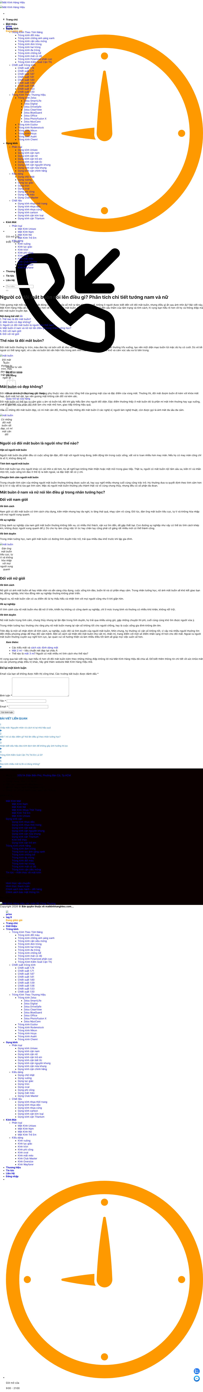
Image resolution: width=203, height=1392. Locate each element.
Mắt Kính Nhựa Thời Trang (26, 809)
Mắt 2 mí (17, 650)
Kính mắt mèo (25, 258)
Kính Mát (11, 222)
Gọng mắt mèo (26, 194)
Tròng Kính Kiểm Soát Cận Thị (35, 61)
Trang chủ (12, 19)
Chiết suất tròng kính (24, 64)
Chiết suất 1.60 (26, 79)
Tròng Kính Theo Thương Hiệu (29, 94)
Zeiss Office (30, 115)
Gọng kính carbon (28, 212)
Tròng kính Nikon (27, 130)
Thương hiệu (13, 271)
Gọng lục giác (25, 182)
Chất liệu (17, 200)
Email (4, 706)
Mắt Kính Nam (26, 231)
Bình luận (6, 695)
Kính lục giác (25, 246)
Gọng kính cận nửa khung (32, 167)
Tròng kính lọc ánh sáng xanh (28, 851)
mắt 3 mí (29, 653)
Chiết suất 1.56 (26, 85)
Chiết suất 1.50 (26, 91)
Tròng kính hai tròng (29, 47)
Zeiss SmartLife (32, 100)
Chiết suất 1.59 (26, 82)
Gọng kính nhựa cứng (30, 209)
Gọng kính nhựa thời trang (32, 203)
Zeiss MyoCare (32, 121)
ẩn (21, 316)
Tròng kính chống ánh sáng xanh (36, 38)
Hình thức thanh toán (18, 886)
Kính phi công (25, 252)
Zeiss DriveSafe (32, 106)
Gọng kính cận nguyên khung (34, 164)
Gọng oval (23, 188)
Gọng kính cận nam (29, 152)
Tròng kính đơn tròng (30, 44)
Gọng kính (12, 143)
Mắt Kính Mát (13, 800)
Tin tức (10, 275)
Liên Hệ (10, 280)
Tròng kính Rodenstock (31, 127)
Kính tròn (23, 249)
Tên (3, 700)
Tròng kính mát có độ (30, 56)
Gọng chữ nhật (26, 176)
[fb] (197, 1379)
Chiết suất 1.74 (26, 67)
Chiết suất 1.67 (26, 73)
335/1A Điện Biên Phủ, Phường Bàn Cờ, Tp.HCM (44, 775)
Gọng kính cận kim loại (31, 215)
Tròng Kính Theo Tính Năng (27, 32)
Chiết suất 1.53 (26, 88)
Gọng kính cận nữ (28, 155)
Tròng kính (12, 28)
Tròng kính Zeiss (27, 97)
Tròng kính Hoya (27, 133)
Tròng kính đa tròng (29, 50)
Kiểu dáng (17, 173)
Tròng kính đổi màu (29, 35)
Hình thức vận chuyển (18, 883)
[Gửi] (7, 408)
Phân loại (17, 146)
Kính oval (23, 255)
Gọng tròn (23, 185)
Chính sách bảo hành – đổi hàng (24, 889)
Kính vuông (24, 243)
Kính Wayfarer (26, 267)
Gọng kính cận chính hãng (32, 170)
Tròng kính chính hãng (18, 845)
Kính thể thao (19, 839)
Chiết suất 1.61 (26, 76)
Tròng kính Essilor (28, 124)
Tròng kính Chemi (28, 139)
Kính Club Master (27, 261)
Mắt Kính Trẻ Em (27, 237)
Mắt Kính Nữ (25, 234)
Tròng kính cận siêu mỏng (32, 41)
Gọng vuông (25, 179)
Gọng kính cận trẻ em (30, 158)
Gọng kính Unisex (28, 149)
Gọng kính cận (14, 818)
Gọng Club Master (28, 197)
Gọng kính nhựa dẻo (29, 206)
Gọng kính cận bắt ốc (30, 161)
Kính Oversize (25, 264)
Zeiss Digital (31, 103)
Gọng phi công (26, 191)
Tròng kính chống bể (29, 53)
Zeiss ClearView (33, 109)
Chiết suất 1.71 (26, 70)
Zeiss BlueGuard (33, 112)
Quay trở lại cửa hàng (18, 398)
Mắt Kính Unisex (27, 228)
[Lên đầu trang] (72, 907)
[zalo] (197, 1371)
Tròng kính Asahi (27, 136)
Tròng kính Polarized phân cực (35, 58)
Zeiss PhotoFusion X (35, 118)
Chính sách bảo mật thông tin (22, 892)
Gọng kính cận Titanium (31, 218)
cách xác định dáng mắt (44, 647)
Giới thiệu (11, 23)
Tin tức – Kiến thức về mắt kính (23, 872)
